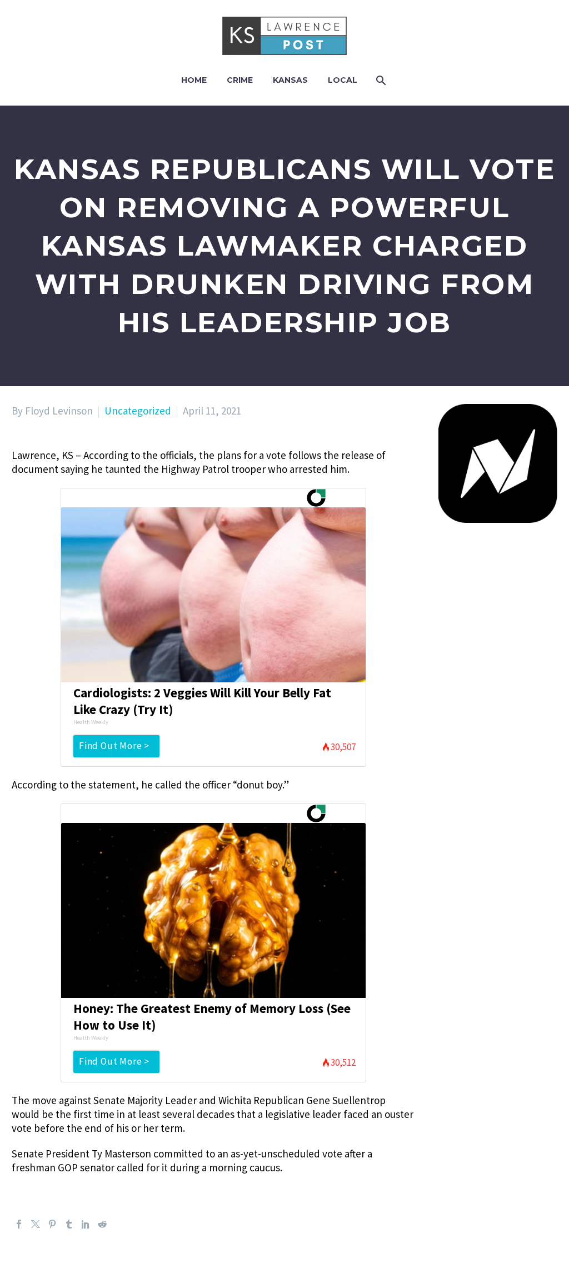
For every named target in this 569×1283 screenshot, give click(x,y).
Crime (240, 80)
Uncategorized (137, 410)
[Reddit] (102, 1224)
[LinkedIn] (85, 1224)
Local (342, 80)
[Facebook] (18, 1224)
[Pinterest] (52, 1224)
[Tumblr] (68, 1224)
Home (194, 80)
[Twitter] (35, 1224)
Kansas (290, 80)
